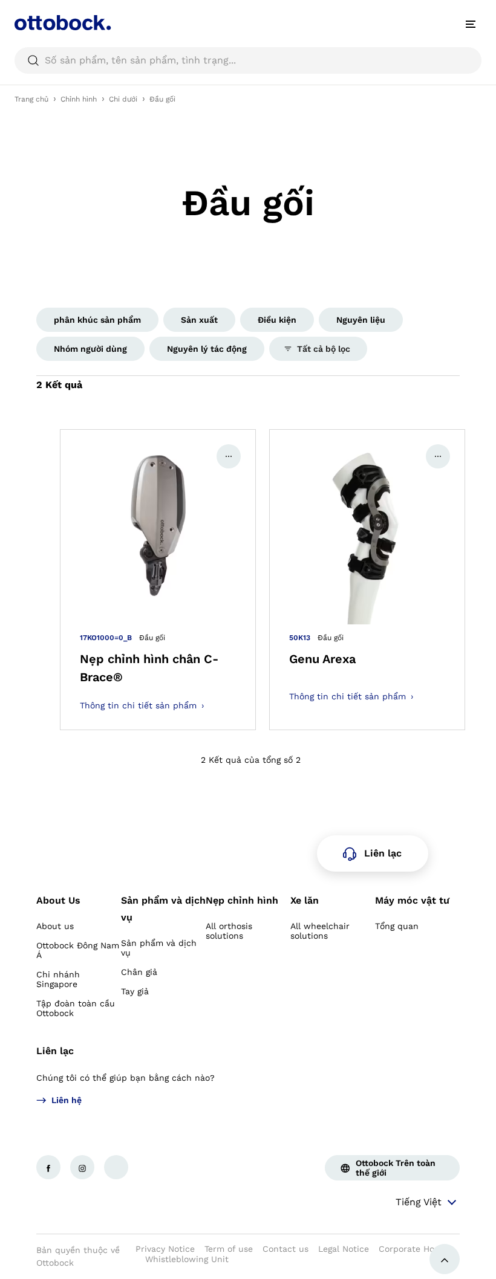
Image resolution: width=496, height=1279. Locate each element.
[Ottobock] (63, 24)
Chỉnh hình (78, 99)
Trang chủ (31, 99)
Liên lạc (55, 1051)
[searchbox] (248, 60)
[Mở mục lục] (470, 24)
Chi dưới (123, 99)
